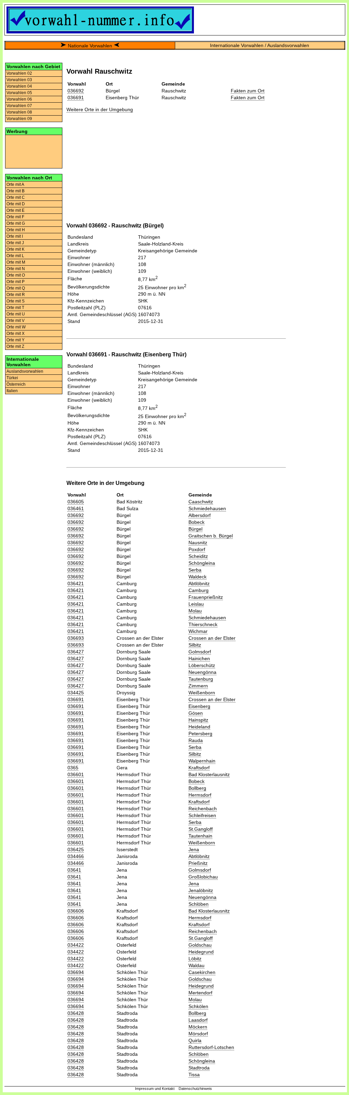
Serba (194, 570)
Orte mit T (15, 307)
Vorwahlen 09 (19, 118)
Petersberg (200, 733)
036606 (75, 911)
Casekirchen (201, 972)
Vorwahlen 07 (19, 105)
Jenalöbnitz (200, 890)
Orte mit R (15, 294)
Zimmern (198, 686)
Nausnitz (197, 542)
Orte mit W (16, 327)
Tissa (194, 1074)
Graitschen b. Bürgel (210, 535)
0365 (72, 767)
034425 (75, 692)
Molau (195, 610)
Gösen (195, 713)
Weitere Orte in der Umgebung (99, 109)
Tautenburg (200, 679)
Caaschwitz (200, 501)
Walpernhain (201, 761)
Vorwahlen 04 (19, 86)
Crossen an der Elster (212, 638)
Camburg (198, 590)
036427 (75, 651)
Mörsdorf (198, 1033)
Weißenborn (201, 692)
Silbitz (194, 645)
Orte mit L (15, 255)
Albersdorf (199, 515)
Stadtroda (199, 1067)
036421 (75, 583)
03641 (74, 870)
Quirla (194, 1040)
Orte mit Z (15, 346)
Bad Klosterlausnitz (209, 774)
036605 (75, 501)
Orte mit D (15, 204)
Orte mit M (15, 262)
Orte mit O (15, 275)
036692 (75, 90)
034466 (75, 856)
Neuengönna (202, 672)
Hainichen (199, 658)
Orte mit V (15, 320)
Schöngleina (201, 563)
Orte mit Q (15, 288)
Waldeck (197, 576)
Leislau (196, 604)
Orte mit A (15, 184)
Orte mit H (15, 229)
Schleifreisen (202, 815)
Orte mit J (15, 242)
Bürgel (195, 529)
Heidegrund (201, 952)
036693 (75, 638)
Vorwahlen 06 (19, 99)
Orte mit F (15, 216)
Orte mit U (15, 314)
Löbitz (194, 958)
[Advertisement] (33, 151)
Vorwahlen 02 (19, 73)
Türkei (12, 377)
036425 (75, 849)
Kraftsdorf (199, 767)
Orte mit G (15, 223)
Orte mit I (14, 236)
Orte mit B (15, 191)
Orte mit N (15, 268)
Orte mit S (15, 301)
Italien (12, 390)
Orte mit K (15, 249)
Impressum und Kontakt (154, 1088)
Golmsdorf (199, 651)
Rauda (195, 740)
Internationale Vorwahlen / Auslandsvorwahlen (259, 45)
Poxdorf (196, 549)
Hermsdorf (199, 795)
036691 (75, 97)
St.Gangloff (200, 829)
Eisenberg (199, 706)
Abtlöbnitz (199, 583)
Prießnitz (198, 863)
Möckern (197, 1027)
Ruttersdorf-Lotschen (211, 1047)
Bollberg (197, 788)
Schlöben (198, 904)
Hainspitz (198, 720)
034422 (75, 945)
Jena (193, 849)
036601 (75, 774)
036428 (75, 1013)
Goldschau (200, 945)
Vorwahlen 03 (19, 79)
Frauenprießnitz (205, 597)
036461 (75, 508)
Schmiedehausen (207, 508)
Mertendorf (200, 992)
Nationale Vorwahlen (90, 45)
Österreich (16, 384)
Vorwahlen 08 (19, 112)
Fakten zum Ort (247, 90)
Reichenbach (202, 808)
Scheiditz (198, 556)
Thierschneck (202, 624)
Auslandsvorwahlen (24, 371)
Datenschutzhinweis (195, 1088)
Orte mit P (15, 281)
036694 (75, 972)
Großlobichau (203, 876)
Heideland (199, 726)
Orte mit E (15, 210)
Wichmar (198, 631)
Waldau (196, 965)
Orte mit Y (15, 340)
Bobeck (196, 522)
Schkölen (198, 1006)
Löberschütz (201, 665)
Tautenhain (200, 836)
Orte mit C (15, 197)
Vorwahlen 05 (19, 92)
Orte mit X (15, 333)
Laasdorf (198, 1020)
